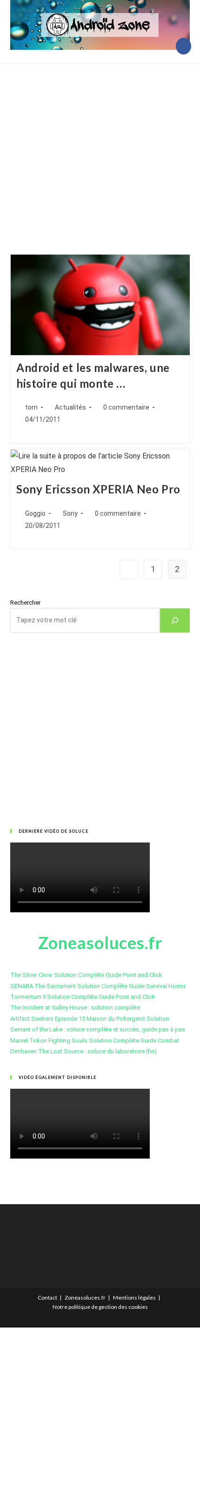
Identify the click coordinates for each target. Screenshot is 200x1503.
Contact (47, 1297)
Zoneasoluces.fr (85, 1297)
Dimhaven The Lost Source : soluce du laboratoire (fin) (83, 1051)
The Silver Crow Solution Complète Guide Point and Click (86, 974)
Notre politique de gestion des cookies (100, 1306)
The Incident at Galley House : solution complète (75, 1007)
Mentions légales (134, 1297)
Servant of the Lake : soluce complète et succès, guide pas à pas (97, 1029)
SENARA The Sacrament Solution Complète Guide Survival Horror (98, 986)
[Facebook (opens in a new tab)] (183, 46)
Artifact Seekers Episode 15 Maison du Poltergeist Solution (89, 1018)
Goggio (35, 513)
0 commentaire (126, 407)
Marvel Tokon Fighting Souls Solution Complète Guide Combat (94, 1040)
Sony (70, 513)
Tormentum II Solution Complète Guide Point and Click (82, 996)
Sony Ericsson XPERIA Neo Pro (98, 489)
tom (31, 407)
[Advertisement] (100, 147)
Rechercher (25, 602)
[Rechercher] (175, 620)
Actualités (70, 407)
